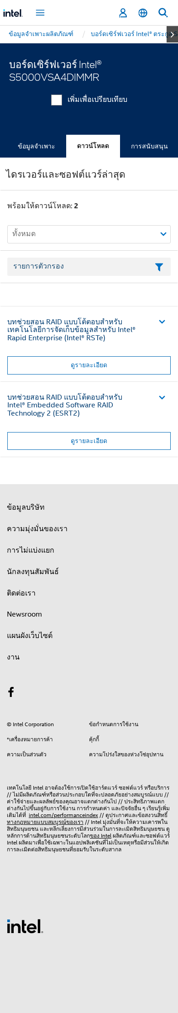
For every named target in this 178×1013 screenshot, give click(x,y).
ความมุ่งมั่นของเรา (37, 528)
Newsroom (24, 614)
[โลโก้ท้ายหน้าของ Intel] (25, 925)
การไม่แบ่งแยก (30, 550)
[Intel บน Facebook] (11, 694)
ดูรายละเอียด (89, 365)
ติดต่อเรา (21, 593)
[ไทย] (143, 13)
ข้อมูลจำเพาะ (36, 146)
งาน (13, 657)
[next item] (172, 34)
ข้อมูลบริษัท (26, 507)
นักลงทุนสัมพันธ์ (33, 571)
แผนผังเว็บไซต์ (29, 635)
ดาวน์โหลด (93, 146)
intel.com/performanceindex (63, 815)
